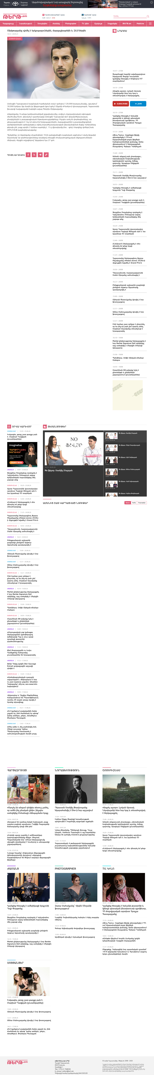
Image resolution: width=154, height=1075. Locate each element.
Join (140, 104)
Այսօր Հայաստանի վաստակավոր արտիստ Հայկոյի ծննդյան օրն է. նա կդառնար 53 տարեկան (129, 231)
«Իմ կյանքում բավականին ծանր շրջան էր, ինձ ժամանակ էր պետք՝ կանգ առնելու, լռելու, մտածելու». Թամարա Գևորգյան (23, 714)
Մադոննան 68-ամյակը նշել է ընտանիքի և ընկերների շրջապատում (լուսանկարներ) (126, 372)
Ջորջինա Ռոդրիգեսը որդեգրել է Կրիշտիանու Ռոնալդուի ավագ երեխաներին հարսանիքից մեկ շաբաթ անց (127, 215)
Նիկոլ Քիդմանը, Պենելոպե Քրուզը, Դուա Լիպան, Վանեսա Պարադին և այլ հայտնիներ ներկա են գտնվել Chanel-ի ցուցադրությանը (75, 832)
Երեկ (134, 503)
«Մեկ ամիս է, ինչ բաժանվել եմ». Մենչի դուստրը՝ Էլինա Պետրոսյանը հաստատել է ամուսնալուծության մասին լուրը (22, 730)
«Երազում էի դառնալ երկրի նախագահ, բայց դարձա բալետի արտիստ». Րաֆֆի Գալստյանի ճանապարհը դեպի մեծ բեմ (28, 824)
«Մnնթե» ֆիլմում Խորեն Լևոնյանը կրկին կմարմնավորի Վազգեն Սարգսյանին (121, 939)
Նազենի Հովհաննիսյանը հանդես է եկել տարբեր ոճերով (77, 918)
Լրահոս (122, 30)
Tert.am (15, 16)
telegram (40, 154)
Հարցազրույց (17, 770)
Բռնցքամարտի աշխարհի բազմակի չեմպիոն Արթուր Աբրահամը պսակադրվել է (129, 287)
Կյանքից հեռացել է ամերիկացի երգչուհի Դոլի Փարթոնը (127, 189)
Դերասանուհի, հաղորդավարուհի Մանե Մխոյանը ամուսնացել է (128, 274)
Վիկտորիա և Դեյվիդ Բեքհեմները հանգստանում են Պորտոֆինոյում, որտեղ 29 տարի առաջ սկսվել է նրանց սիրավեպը (23, 698)
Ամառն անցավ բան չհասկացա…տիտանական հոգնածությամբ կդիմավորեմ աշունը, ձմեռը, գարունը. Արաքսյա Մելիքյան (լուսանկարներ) (127, 161)
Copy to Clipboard (46, 154)
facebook (28, 154)
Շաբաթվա (141, 503)
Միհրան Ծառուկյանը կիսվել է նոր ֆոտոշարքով (128, 300)
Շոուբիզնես (15, 39)
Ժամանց (10, 470)
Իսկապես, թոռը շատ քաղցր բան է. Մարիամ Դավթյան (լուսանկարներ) (129, 201)
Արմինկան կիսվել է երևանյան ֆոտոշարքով (75, 937)
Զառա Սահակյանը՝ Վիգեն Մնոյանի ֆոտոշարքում (73, 907)
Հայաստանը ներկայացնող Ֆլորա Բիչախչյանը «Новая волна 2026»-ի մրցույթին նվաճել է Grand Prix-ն (129, 260)
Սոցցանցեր (11, 431)
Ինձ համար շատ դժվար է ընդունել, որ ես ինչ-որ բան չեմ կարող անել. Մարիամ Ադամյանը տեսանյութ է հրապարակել (129, 327)
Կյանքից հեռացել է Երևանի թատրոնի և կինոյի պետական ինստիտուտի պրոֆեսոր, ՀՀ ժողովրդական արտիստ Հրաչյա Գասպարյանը (127, 120)
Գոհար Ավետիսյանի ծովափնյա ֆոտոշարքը (75, 928)
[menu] (150, 24)
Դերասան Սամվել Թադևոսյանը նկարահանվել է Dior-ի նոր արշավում (129, 176)
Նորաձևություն (67, 770)
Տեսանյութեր (57, 426)
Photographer (65, 868)
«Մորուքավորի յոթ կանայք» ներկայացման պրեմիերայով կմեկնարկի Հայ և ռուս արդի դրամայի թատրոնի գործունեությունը (20, 636)
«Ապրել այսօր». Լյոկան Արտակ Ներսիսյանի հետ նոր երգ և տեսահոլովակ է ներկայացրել (127, 93)
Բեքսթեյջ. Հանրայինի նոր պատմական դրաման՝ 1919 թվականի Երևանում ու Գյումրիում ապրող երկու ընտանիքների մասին (125, 951)
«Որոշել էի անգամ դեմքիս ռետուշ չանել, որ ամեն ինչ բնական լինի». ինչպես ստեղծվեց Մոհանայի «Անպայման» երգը (28, 810)
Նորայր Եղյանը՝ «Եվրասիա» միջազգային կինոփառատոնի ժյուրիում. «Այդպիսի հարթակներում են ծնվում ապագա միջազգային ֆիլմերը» (29, 856)
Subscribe (122, 104)
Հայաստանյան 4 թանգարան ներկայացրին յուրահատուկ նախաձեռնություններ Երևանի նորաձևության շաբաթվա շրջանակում (75, 845)
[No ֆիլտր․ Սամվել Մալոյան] (74, 448)
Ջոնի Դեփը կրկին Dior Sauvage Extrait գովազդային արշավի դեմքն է (21, 666)
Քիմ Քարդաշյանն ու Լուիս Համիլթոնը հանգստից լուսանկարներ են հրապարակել (21, 652)
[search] (148, 16)
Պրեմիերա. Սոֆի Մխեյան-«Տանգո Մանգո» (128, 359)
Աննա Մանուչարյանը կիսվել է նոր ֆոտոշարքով (128, 313)
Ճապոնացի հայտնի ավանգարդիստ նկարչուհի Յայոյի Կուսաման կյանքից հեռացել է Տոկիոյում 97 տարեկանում (129, 77)
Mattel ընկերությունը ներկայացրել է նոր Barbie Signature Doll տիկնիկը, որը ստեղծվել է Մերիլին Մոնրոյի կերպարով (129, 344)
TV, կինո (108, 868)
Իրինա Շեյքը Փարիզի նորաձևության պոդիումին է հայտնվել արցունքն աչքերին (74, 820)
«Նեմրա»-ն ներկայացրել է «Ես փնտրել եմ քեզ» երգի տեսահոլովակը (126, 246)
